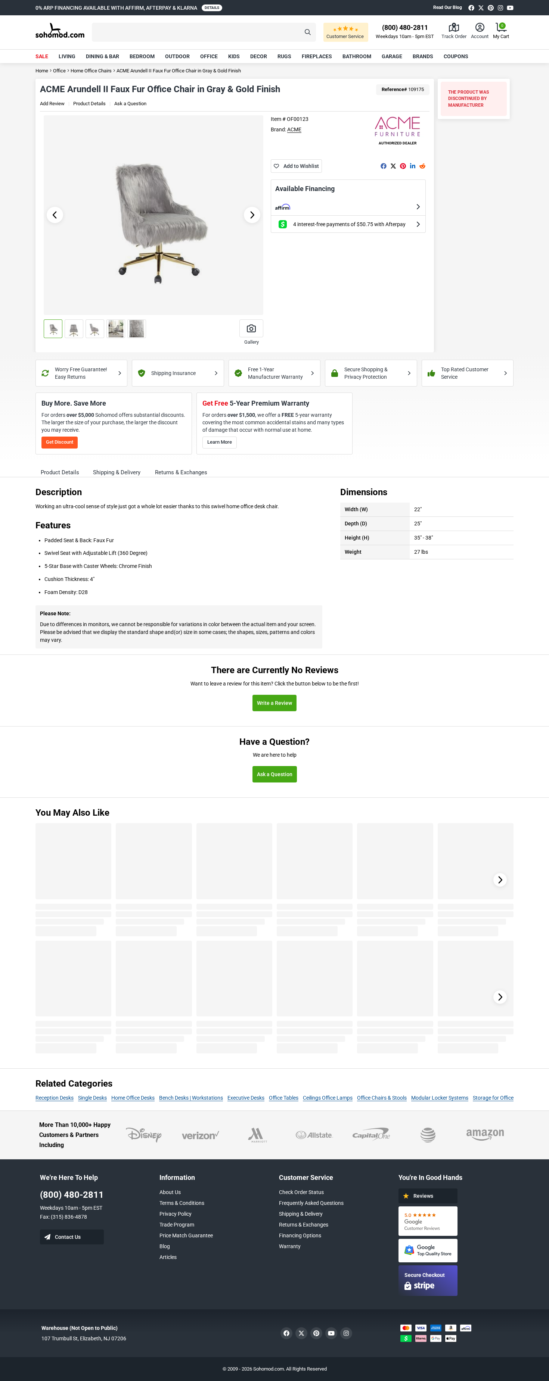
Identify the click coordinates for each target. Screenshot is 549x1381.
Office (209, 56)
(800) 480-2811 (72, 1195)
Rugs (284, 56)
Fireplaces (317, 56)
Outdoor (177, 56)
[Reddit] (422, 166)
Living (67, 56)
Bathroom (356, 56)
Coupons (456, 56)
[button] (204, 32)
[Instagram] (500, 7)
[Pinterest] (490, 7)
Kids (234, 56)
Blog (164, 1246)
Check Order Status (301, 1192)
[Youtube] (510, 7)
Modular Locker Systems (439, 1098)
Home (41, 71)
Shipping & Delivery (301, 1214)
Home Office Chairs (91, 71)
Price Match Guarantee (186, 1235)
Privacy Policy (175, 1214)
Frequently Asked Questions (311, 1203)
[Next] (500, 880)
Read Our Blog (447, 7)
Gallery (251, 342)
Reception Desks (54, 1098)
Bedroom (142, 56)
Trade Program (176, 1225)
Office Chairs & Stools (382, 1098)
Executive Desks (245, 1098)
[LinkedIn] (412, 166)
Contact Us (68, 1237)
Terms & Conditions (181, 1203)
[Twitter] (481, 7)
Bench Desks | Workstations (191, 1098)
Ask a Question (130, 103)
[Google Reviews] (428, 1221)
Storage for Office (493, 1098)
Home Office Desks (133, 1098)
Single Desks (92, 1098)
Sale (41, 56)
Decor (258, 56)
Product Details (89, 103)
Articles (168, 1257)
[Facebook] (471, 7)
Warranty (290, 1246)
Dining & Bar (102, 56)
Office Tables (283, 1098)
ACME (294, 129)
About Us (170, 1192)
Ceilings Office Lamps (328, 1098)
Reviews (423, 1196)
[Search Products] (307, 32)
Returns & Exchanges (303, 1225)
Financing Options (300, 1235)
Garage (392, 56)
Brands (423, 56)
